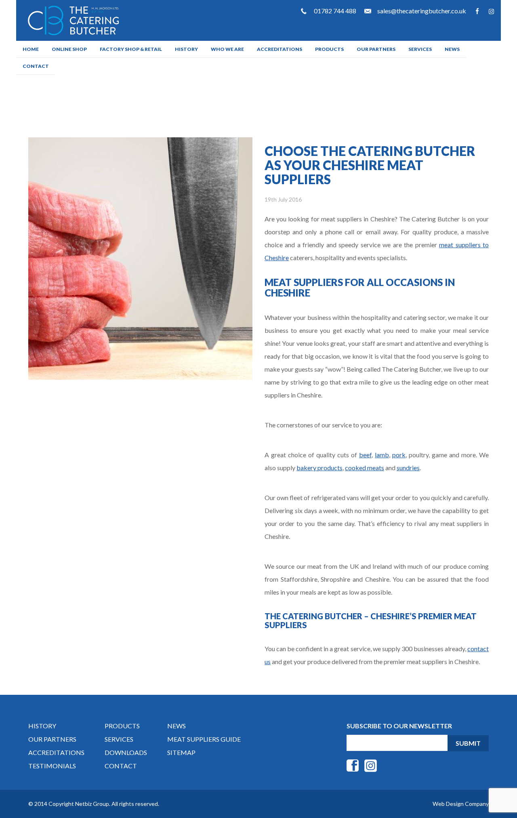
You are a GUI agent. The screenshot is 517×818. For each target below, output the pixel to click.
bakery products (319, 467)
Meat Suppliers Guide (204, 739)
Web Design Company (461, 803)
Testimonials (52, 766)
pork (399, 454)
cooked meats (364, 467)
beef (365, 454)
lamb (382, 454)
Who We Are (227, 49)
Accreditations (279, 49)
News (452, 49)
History (186, 49)
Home (31, 49)
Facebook (477, 11)
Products (329, 49)
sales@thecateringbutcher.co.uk (421, 11)
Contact (36, 66)
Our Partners (376, 49)
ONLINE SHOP (69, 49)
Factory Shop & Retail (131, 49)
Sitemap (181, 752)
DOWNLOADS (126, 752)
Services (420, 49)
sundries (408, 467)
